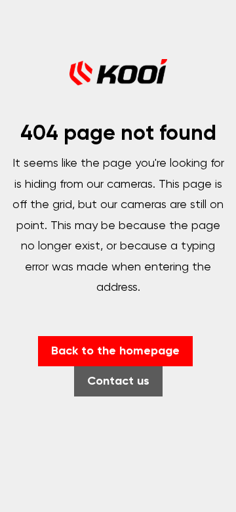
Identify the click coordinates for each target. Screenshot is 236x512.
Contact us (118, 381)
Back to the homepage (115, 351)
